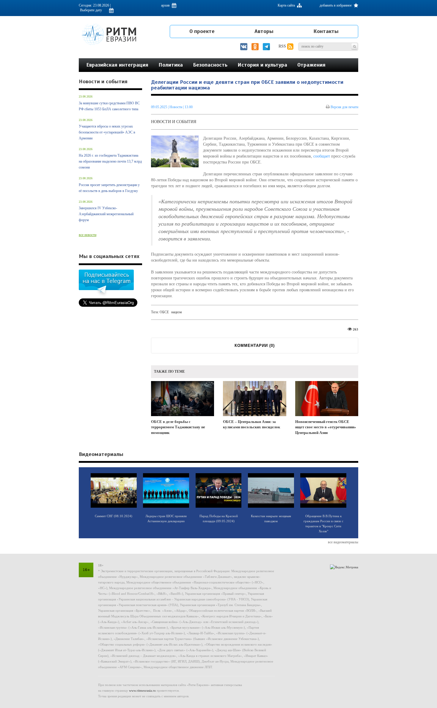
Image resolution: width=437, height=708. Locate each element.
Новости (176, 107)
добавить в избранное (336, 5)
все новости (87, 235)
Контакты (326, 31)
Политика (170, 65)
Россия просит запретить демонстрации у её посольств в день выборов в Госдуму (109, 188)
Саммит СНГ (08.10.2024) (113, 516)
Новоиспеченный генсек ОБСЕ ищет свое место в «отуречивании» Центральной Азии (325, 427)
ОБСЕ (165, 312)
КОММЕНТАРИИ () (255, 345)
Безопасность (210, 65)
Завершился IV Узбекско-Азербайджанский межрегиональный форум (106, 214)
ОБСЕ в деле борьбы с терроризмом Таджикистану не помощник (178, 427)
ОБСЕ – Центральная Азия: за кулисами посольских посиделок (251, 424)
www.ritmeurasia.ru (142, 690)
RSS (283, 46)
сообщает (321, 156)
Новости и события (173, 121)
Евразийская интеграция (117, 65)
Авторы (263, 31)
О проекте (202, 31)
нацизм (176, 312)
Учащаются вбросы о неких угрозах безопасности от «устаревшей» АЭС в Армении (107, 132)
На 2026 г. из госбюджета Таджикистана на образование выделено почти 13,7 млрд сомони (110, 161)
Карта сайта (287, 5)
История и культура (262, 65)
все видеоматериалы (343, 542)
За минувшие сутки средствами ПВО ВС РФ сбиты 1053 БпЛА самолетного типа (109, 106)
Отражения (311, 65)
